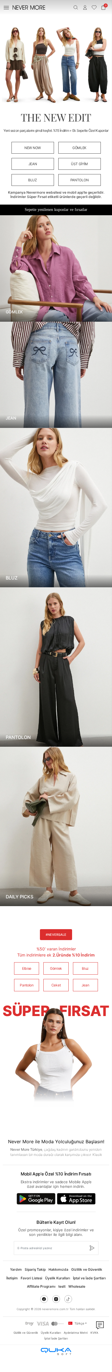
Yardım (16, 1269)
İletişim (12, 1278)
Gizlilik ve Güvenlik (86, 1269)
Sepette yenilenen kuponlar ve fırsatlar (56, 209)
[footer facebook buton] (44, 1299)
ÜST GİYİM (79, 164)
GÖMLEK (79, 148)
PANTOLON (79, 180)
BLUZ (32, 180)
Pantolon (26, 985)
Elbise (26, 968)
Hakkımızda (58, 1269)
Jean (85, 985)
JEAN (32, 164)
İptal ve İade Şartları (89, 1278)
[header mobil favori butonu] (94, 7)
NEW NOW (32, 148)
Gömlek (56, 968)
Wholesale (76, 1286)
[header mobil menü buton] (6, 7)
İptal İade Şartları (56, 1338)
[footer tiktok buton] (68, 1299)
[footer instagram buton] (56, 1299)
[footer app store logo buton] (76, 1199)
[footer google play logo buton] (36, 1199)
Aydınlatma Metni (76, 1332)
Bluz (85, 968)
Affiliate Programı (41, 1286)
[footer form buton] (91, 1248)
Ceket (56, 985)
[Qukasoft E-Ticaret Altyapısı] (56, 1351)
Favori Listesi (31, 1278)
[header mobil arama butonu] (75, 7)
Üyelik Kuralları (57, 1278)
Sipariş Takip (35, 1269)
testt (61, 1286)
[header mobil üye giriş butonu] (85, 7)
